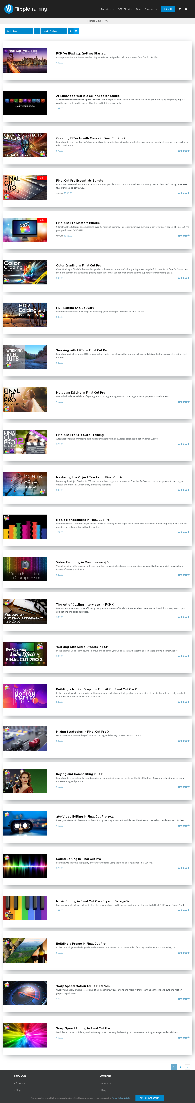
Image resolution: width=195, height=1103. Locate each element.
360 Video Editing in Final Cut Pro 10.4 (85, 816)
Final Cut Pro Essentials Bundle (79, 180)
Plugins (20, 1090)
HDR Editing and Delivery (75, 308)
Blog (103, 1090)
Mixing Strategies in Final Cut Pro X (82, 731)
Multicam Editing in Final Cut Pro (80, 392)
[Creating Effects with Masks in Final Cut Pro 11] (25, 145)
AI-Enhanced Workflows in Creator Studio (88, 96)
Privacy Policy (117, 1098)
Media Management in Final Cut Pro (83, 520)
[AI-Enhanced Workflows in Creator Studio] (25, 103)
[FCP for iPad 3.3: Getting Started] (25, 60)
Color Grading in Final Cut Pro (78, 265)
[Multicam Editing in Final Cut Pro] (25, 399)
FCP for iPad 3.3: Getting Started (81, 53)
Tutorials (20, 1083)
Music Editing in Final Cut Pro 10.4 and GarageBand (94, 901)
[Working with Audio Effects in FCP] (25, 654)
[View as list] (76, 31)
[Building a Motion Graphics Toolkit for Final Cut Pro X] (25, 696)
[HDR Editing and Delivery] (25, 315)
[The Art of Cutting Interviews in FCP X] (25, 611)
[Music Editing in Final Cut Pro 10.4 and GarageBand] (25, 908)
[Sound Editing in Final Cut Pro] (25, 866)
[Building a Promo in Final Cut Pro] (25, 950)
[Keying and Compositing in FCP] (25, 781)
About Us (106, 1083)
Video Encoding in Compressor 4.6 (82, 562)
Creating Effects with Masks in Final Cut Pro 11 (91, 138)
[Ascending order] (37, 31)
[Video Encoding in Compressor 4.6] (25, 569)
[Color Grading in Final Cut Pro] (25, 272)
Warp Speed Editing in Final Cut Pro (83, 1028)
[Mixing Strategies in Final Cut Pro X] (25, 738)
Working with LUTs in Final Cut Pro (82, 350)
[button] (186, 9)
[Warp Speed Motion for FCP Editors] (25, 993)
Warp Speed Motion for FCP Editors (83, 986)
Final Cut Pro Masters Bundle (78, 223)
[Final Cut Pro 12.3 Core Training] (25, 442)
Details (127, 1098)
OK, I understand (149, 1098)
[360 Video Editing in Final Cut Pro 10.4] (25, 823)
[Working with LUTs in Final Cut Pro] (25, 357)
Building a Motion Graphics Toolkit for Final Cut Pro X (96, 689)
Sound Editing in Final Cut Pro (78, 859)
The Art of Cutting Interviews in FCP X (85, 604)
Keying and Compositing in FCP (79, 774)
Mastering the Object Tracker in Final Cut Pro (90, 477)
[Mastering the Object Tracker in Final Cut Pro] (25, 484)
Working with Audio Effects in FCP (82, 647)
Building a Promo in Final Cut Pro (81, 943)
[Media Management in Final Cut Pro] (25, 527)
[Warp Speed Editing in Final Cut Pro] (25, 1035)
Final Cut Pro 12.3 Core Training (80, 435)
